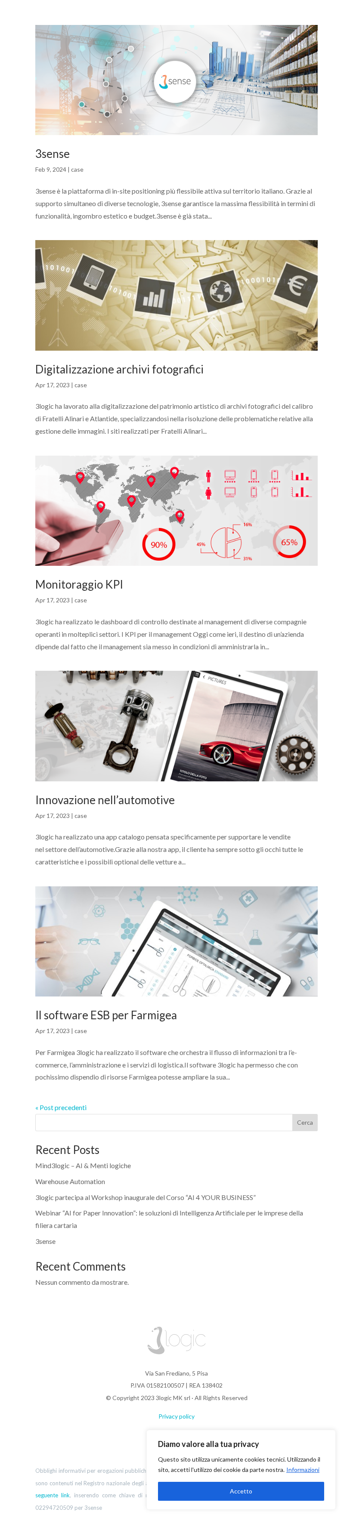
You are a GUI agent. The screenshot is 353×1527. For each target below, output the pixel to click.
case (77, 169)
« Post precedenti (61, 1107)
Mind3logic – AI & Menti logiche (83, 1165)
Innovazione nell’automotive (105, 800)
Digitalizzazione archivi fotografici (119, 369)
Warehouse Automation (70, 1181)
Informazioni (302, 1469)
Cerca (305, 1122)
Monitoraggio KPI (79, 584)
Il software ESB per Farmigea (106, 1015)
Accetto (241, 1491)
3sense (52, 153)
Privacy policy (176, 1416)
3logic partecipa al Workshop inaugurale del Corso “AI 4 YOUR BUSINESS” (145, 1197)
